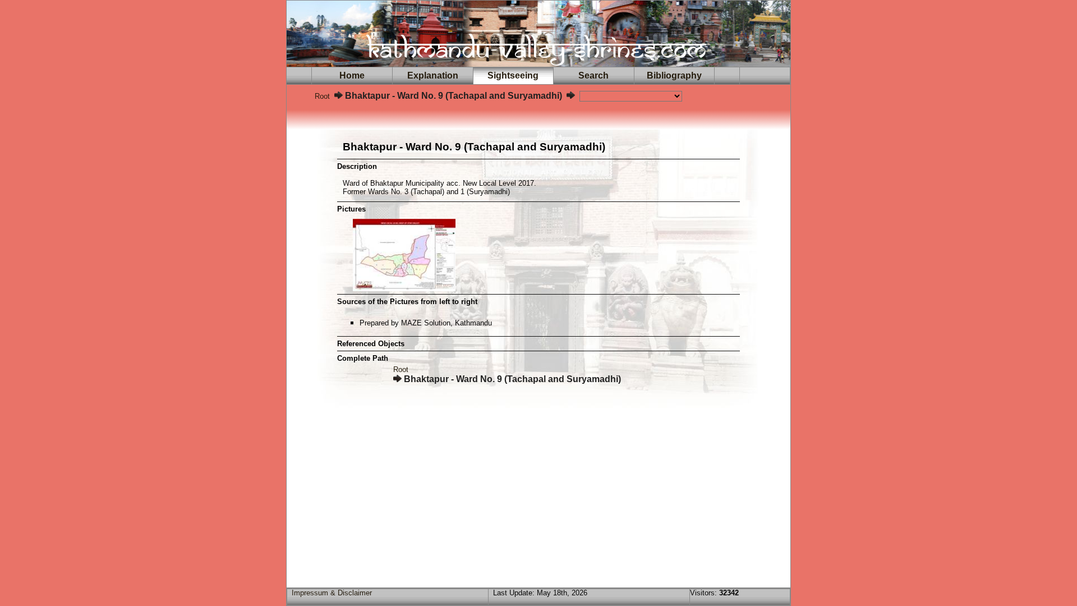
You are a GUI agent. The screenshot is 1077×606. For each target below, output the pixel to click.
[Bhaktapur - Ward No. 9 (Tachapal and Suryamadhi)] (404, 288)
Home (352, 75)
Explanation (433, 75)
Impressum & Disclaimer (332, 593)
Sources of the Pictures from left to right (407, 301)
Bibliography (674, 75)
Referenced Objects (370, 343)
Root (322, 96)
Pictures (351, 209)
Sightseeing (513, 75)
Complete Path (362, 358)
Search (593, 75)
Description (357, 166)
